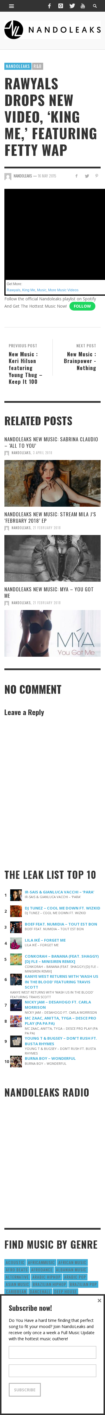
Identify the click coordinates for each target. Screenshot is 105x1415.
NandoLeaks (21, 452)
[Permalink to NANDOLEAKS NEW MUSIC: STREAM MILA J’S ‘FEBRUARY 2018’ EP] (52, 558)
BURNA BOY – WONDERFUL (50, 1058)
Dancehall (40, 1291)
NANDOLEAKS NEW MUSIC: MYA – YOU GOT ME (49, 592)
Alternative (17, 1277)
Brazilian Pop (83, 1284)
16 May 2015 (47, 176)
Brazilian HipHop (49, 1284)
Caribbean (16, 1291)
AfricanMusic (41, 1262)
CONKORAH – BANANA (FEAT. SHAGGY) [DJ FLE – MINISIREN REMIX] (62, 959)
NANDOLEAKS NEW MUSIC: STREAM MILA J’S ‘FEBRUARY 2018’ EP (50, 517)
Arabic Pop (75, 1277)
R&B (38, 66)
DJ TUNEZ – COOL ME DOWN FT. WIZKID (62, 908)
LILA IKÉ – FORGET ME (45, 940)
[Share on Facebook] (76, 176)
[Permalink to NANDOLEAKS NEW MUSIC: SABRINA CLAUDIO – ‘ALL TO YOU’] (52, 483)
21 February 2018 (47, 527)
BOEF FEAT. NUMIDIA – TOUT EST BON (61, 924)
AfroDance (41, 1269)
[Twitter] (71, 6)
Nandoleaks (18, 66)
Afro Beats (17, 1269)
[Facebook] (49, 6)
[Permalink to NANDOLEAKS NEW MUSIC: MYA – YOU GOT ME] (52, 633)
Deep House (65, 1291)
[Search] (11, 6)
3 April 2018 (42, 452)
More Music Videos (63, 290)
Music (41, 290)
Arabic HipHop (46, 1277)
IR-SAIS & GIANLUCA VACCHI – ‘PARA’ (59, 892)
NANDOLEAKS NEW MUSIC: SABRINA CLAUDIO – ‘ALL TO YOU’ (51, 442)
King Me (28, 290)
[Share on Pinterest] (97, 176)
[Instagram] (60, 6)
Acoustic (15, 1262)
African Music (72, 1262)
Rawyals (13, 290)
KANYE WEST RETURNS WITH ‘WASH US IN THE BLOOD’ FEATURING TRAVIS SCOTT (61, 982)
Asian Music (17, 1284)
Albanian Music (71, 1269)
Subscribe (25, 1390)
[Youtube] (82, 6)
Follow (82, 306)
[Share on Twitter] (86, 176)
